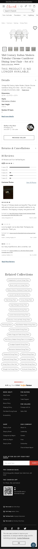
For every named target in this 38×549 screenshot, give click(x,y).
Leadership (24, 431)
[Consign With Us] (26, 6)
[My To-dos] (21, 6)
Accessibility (7, 415)
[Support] (33, 545)
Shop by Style (7, 427)
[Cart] (34, 6)
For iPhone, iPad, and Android (11, 483)
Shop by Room (7, 443)
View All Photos (31, 182)
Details (19, 80)
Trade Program (25, 399)
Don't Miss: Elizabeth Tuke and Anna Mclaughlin (19, 1)
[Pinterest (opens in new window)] (18, 528)
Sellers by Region (8, 439)
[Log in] (18, 6)
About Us (23, 427)
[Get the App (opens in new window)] (8, 491)
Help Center (6, 395)
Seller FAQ (24, 411)
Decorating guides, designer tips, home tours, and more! (17, 474)
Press (22, 439)
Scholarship (24, 443)
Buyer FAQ (24, 395)
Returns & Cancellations (19, 148)
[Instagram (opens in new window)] (5, 528)
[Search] (33, 11)
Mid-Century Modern (9, 101)
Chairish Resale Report (27, 447)
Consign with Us (25, 407)
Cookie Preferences (23, 538)
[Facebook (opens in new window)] (12, 528)
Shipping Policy (7, 407)
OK (19, 543)
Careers (23, 435)
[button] (4, 6)
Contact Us (6, 399)
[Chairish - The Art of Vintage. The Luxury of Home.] (12, 6)
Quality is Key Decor (7, 64)
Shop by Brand (7, 431)
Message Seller (19, 137)
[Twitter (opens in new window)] (25, 528)
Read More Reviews (8, 262)
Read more (25, 90)
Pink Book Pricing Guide (10, 411)
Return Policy (7, 403)
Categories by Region (9, 435)
